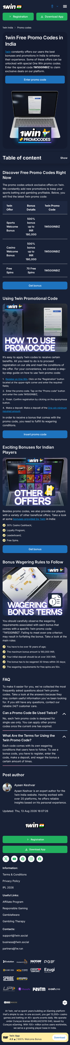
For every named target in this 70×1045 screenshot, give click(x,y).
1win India (8, 27)
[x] (6, 859)
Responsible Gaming (15, 908)
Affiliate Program (13, 901)
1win (8, 51)
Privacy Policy (11, 881)
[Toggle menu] (65, 6)
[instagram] (31, 859)
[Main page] (12, 6)
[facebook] (39, 859)
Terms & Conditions (15, 874)
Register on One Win (16, 379)
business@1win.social (16, 942)
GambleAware (11, 914)
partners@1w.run (13, 948)
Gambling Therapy (14, 921)
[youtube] (14, 859)
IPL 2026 (8, 887)
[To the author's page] (35, 792)
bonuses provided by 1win (29, 519)
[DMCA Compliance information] (11, 1002)
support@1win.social (15, 935)
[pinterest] (23, 859)
